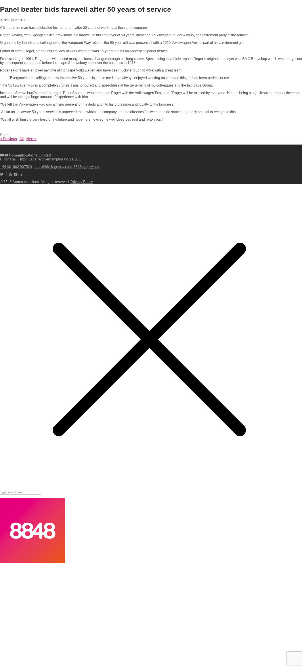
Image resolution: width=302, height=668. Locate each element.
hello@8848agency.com (53, 167)
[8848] (32, 562)
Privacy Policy (82, 182)
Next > (31, 139)
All (21, 139)
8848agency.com (86, 167)
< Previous (8, 139)
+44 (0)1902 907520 (16, 167)
